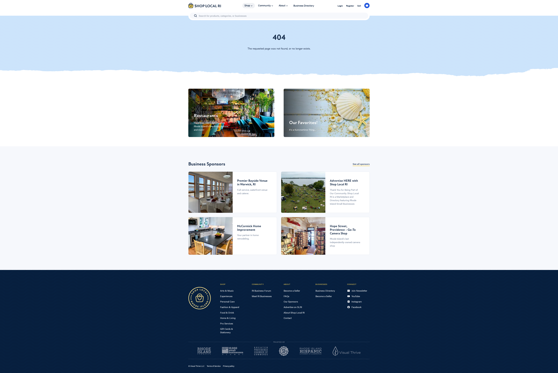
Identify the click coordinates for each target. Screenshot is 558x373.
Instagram (357, 301)
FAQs (286, 296)
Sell (359, 5)
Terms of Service (214, 366)
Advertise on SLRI (293, 307)
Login (340, 5)
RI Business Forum (261, 290)
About (282, 5)
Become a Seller (292, 290)
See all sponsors (361, 164)
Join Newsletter (359, 290)
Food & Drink (227, 312)
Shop (247, 5)
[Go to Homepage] (204, 7)
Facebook (356, 307)
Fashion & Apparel (229, 307)
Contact (288, 318)
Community (264, 5)
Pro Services (226, 323)
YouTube (356, 296)
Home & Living (228, 318)
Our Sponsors (291, 301)
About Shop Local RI (294, 312)
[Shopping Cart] (367, 5)
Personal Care (227, 301)
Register (350, 5)
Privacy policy (228, 366)
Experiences (226, 296)
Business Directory (303, 5)
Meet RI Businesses (262, 296)
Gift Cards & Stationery (226, 330)
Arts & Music (227, 290)
